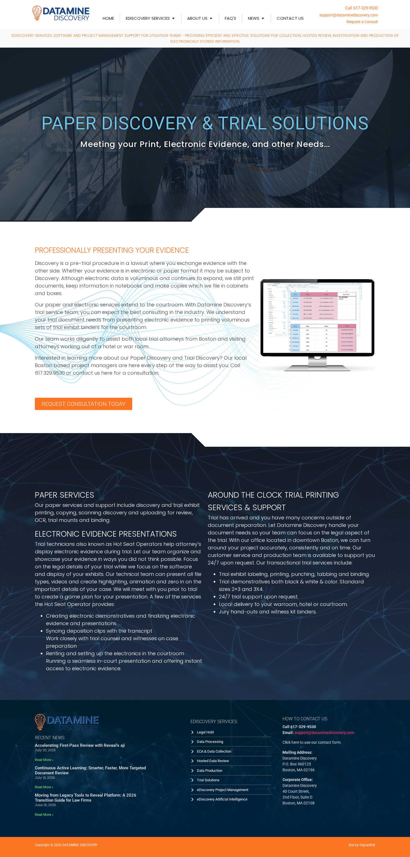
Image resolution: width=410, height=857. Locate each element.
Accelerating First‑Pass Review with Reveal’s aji (80, 745)
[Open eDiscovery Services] (173, 18)
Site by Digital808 (362, 845)
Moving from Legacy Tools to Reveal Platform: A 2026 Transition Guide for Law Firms (85, 798)
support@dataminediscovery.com (348, 15)
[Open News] (263, 18)
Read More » (44, 760)
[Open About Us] (211, 18)
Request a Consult (362, 21)
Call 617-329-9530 (361, 8)
